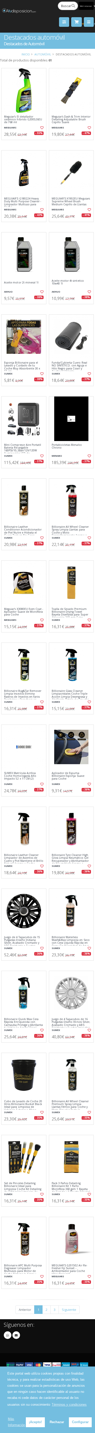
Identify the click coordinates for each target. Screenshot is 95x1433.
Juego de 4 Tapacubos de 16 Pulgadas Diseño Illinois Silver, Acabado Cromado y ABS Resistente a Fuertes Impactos (71, 1023)
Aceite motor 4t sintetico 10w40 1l (68, 282)
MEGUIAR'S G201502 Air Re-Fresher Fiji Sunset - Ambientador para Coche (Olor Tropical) (69, 1270)
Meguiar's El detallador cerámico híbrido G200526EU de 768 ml (23, 119)
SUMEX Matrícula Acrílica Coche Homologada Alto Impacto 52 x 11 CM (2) (20, 776)
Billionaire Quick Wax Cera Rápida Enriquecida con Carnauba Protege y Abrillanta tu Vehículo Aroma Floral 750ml (23, 1025)
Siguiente (69, 1309)
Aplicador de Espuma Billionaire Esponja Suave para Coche (68, 776)
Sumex (8, 373)
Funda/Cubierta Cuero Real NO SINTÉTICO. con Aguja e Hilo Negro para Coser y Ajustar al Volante (69, 367)
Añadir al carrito (25, 144)
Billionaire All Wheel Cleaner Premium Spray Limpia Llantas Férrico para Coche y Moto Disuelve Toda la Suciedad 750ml (70, 1107)
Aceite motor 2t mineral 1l (21, 282)
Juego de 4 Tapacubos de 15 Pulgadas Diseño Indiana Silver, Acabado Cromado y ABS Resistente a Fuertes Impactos (22, 943)
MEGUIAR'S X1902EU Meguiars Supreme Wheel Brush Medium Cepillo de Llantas (71, 201)
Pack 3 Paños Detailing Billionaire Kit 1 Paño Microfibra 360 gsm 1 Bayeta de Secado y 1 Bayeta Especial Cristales (71, 1189)
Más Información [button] (16, 1422)
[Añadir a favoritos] (41, 127)
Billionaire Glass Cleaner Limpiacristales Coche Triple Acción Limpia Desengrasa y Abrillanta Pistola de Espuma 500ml (70, 697)
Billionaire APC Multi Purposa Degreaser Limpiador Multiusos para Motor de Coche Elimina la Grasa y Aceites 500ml (23, 1271)
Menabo (57, 455)
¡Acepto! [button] (35, 1422)
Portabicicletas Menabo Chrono (67, 446)
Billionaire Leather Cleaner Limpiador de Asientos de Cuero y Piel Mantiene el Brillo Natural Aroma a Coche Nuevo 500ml (23, 861)
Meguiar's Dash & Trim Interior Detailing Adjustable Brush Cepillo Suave (71, 119)
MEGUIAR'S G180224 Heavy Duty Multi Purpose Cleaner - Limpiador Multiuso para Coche (22, 203)
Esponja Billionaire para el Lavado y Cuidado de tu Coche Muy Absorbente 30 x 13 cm (22, 367)
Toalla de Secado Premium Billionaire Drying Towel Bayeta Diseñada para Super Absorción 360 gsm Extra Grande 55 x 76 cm (70, 615)
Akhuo (8, 291)
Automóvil (42, 54)
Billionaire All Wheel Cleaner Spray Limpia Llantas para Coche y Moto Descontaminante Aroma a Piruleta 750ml (70, 532)
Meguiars (10, 127)
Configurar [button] (80, 1422)
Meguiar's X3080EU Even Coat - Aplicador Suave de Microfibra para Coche (23, 612)
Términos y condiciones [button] (69, 1404)
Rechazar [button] (57, 1422)
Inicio (26, 54)
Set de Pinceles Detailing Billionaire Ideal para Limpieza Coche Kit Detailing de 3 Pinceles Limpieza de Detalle (22, 1189)
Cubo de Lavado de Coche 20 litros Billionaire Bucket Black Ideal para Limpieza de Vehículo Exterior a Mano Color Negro (23, 1107)
